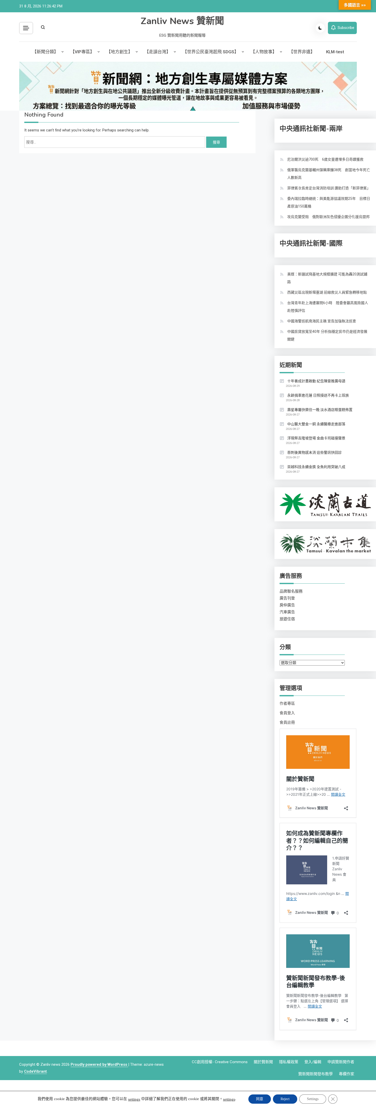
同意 (259, 1099)
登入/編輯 (312, 1062)
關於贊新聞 (263, 1062)
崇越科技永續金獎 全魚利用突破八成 (316, 467)
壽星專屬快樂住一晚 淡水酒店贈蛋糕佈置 (319, 410)
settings (134, 1099)
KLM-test (335, 51)
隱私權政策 (288, 1062)
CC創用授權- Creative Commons (220, 1062)
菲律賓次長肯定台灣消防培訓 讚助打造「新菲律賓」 (328, 188)
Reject (285, 1099)
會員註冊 (287, 722)
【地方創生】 (119, 51)
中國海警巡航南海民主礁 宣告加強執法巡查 (321, 321)
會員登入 (287, 713)
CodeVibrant (35, 1071)
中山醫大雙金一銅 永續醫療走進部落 (316, 424)
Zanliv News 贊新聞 (182, 21)
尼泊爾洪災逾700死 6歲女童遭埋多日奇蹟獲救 (325, 159)
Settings (312, 1099)
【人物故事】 (264, 51)
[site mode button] (320, 28)
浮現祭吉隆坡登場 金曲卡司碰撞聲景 (316, 438)
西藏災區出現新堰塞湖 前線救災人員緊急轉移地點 (327, 292)
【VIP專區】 (82, 51)
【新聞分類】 (45, 51)
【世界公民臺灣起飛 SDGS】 (211, 51)
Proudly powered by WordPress (99, 1064)
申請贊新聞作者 (340, 1062)
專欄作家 (346, 1074)
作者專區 (287, 703)
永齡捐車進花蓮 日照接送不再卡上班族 (318, 395)
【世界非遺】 (302, 51)
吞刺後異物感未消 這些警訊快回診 (314, 452)
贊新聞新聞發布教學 (315, 1074)
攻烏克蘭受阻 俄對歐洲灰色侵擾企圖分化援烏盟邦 (328, 217)
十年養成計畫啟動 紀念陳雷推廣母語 (316, 381)
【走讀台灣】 (158, 51)
